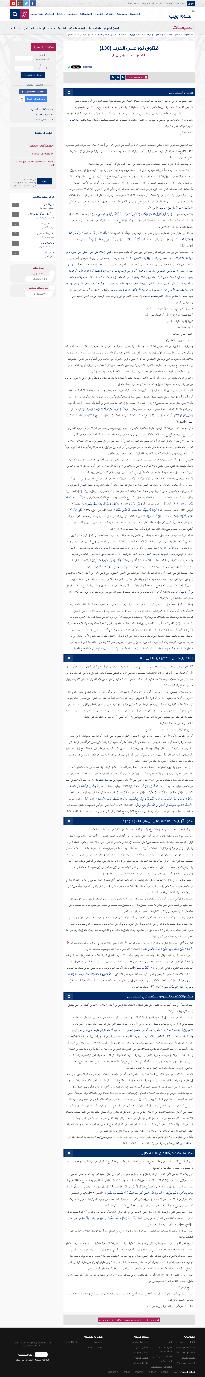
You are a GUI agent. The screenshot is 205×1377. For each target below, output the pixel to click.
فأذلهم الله (49, 253)
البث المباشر (38, 28)
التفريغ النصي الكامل (136, 77)
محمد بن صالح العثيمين (45, 217)
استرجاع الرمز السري (42, 109)
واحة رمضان (142, 1347)
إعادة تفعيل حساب (43, 119)
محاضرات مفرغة (185, 1352)
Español (180, 3)
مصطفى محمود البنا (47, 208)
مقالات (110, 14)
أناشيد (168, 1342)
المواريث (49, 14)
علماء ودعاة (95, 28)
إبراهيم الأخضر (48, 227)
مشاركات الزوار (71, 1342)
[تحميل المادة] (117, 77)
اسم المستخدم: (42, 57)
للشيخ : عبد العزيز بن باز (129, 55)
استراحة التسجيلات (161, 1366)
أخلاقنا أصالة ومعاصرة (40, 145)
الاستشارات (86, 14)
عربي (191, 3)
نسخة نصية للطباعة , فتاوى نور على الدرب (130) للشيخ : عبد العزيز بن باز (128, 1320)
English (146, 3)
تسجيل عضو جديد (43, 114)
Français (157, 3)
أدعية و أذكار (165, 1361)
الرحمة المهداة (140, 1342)
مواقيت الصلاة (94, 1347)
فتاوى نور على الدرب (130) (129, 48)
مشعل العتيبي (49, 256)
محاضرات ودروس (185, 1347)
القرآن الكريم (111, 28)
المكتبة (60, 14)
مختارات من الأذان (162, 1356)
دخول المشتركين (33, 75)
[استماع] (123, 77)
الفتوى (99, 14)
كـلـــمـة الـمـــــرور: (42, 66)
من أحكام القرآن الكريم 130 (41, 214)
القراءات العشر (77, 28)
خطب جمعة (188, 1357)
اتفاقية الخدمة (42, 1360)
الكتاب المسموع (186, 1363)
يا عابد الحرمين (47, 243)
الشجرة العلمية (57, 28)
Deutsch (169, 3)
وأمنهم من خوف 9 (42, 153)
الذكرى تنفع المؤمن (45, 233)
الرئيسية (135, 14)
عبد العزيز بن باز (47, 237)
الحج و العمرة (141, 1352)
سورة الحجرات (47, 224)
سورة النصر (49, 204)
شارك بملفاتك (19, 28)
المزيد (45, 181)
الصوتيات (72, 14)
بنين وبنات (36, 14)
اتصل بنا (29, 1360)
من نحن (20, 1360)
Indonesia (133, 3)
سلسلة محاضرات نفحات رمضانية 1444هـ (35, 163)
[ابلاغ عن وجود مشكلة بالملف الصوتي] (112, 77)
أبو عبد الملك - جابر (46, 246)
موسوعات (122, 14)
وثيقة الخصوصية (26, 1355)
